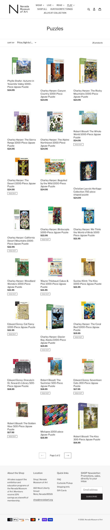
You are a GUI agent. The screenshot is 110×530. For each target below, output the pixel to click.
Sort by (10, 43)
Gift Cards (62, 490)
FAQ (59, 479)
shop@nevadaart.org (43, 500)
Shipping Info (63, 487)
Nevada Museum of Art (94, 520)
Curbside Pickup (65, 483)
